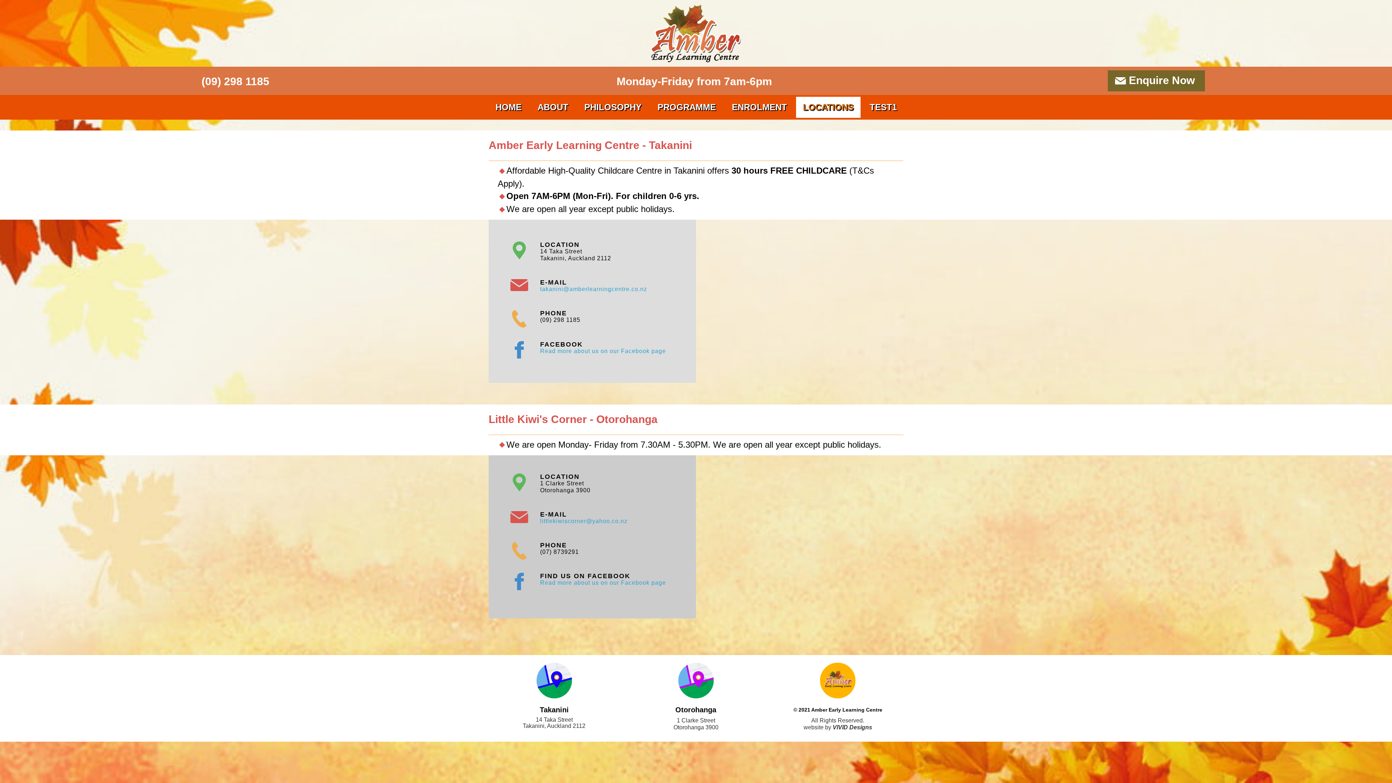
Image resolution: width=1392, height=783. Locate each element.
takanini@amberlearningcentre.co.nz (593, 289)
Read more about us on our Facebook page (603, 351)
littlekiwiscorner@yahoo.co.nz (583, 521)
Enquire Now (1162, 80)
